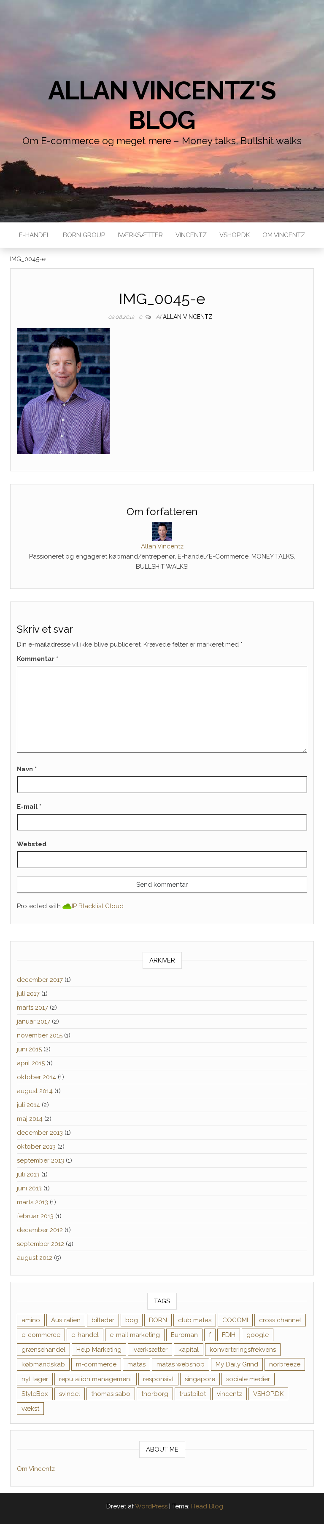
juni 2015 (29, 1049)
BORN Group (84, 235)
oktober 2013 (36, 1146)
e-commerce (41, 1335)
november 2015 (39, 1035)
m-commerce (96, 1364)
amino (31, 1320)
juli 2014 (28, 1105)
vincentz (229, 1394)
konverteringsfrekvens (243, 1349)
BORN (158, 1320)
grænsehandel (43, 1349)
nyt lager (35, 1379)
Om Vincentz (283, 235)
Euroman (184, 1335)
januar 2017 (33, 1021)
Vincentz (191, 235)
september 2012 (40, 1244)
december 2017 (40, 980)
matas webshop (181, 1364)
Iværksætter (140, 235)
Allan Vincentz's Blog (162, 105)
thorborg (154, 1394)
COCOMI (235, 1320)
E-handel (34, 235)
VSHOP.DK (234, 235)
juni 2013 (29, 1188)
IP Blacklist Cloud (98, 906)
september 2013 (40, 1160)
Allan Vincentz (188, 316)
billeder (103, 1320)
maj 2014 (30, 1119)
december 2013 (40, 1132)
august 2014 (35, 1091)
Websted (31, 844)
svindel (69, 1394)
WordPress (151, 1506)
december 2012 (40, 1230)
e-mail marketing (135, 1335)
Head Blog (207, 1506)
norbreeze (284, 1364)
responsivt (158, 1379)
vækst (30, 1408)
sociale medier (248, 1379)
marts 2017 (32, 1007)
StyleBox (35, 1394)
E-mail (29, 806)
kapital (188, 1349)
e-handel (85, 1335)
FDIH (228, 1335)
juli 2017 (28, 993)
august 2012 (34, 1258)
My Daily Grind (237, 1364)
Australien (66, 1320)
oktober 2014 (36, 1077)
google (257, 1335)
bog (131, 1320)
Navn (27, 769)
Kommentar (37, 659)
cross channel (280, 1320)
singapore (200, 1379)
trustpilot (192, 1394)
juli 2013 (28, 1174)
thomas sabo (110, 1394)
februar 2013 (35, 1216)
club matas (194, 1320)
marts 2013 (32, 1202)
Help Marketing (99, 1349)
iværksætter (149, 1349)
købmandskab (43, 1364)
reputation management (95, 1379)
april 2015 (31, 1063)
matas (136, 1364)
